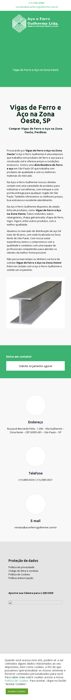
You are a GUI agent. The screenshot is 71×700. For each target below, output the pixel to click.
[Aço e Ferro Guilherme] (35, 23)
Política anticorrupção (21, 578)
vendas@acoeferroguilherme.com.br (37, 7)
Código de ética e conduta (23, 570)
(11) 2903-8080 (36, 3)
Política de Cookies (19, 574)
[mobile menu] (66, 18)
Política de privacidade (21, 567)
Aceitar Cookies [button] (17, 691)
